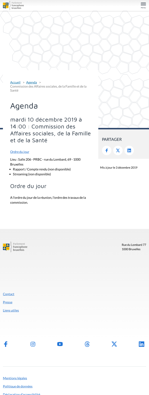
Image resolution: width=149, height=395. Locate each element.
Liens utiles (11, 310)
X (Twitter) (114, 344)
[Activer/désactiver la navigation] (143, 6)
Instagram (33, 344)
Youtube (60, 344)
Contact (8, 294)
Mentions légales (15, 378)
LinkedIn (129, 150)
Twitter (118, 150)
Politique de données (18, 386)
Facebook (106, 150)
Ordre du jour (19, 152)
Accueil (15, 82)
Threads (87, 344)
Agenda (31, 82)
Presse (7, 302)
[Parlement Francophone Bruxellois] (26, 5)
